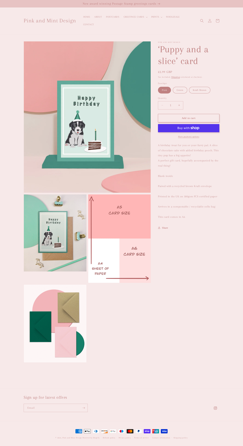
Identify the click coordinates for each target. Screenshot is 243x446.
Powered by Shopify (91, 438)
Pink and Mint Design (72, 438)
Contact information (161, 438)
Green (180, 90)
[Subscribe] (84, 408)
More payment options (188, 136)
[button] (135, 17)
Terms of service (141, 438)
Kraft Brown (200, 90)
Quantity (162, 98)
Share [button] (165, 227)
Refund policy (109, 438)
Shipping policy (180, 438)
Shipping (175, 77)
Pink (164, 90)
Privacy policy (125, 438)
